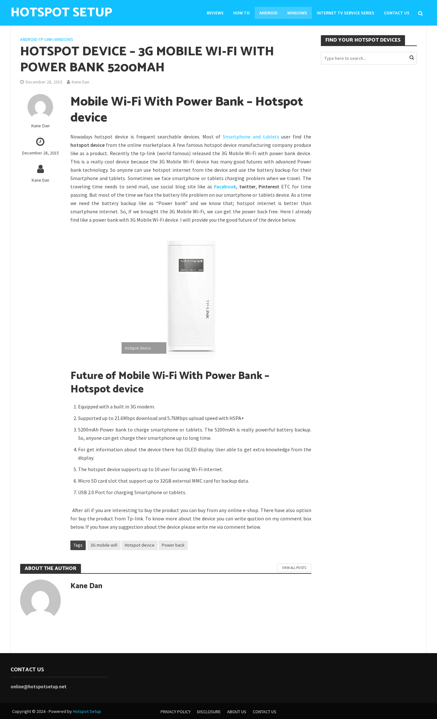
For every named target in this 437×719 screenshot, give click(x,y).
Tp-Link (46, 39)
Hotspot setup (61, 12)
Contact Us (396, 13)
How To (241, 13)
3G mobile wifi (104, 545)
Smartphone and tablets (251, 136)
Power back (173, 545)
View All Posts (294, 567)
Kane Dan (80, 82)
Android (268, 13)
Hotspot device (140, 545)
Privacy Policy (176, 712)
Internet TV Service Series (345, 13)
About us (236, 712)
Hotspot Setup (87, 711)
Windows (297, 13)
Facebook (225, 186)
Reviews (215, 13)
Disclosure (209, 712)
